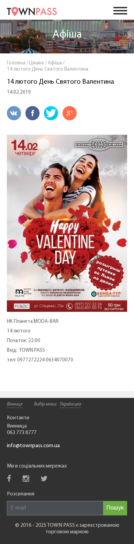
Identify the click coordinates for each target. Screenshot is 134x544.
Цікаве (36, 63)
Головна (16, 63)
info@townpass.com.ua (33, 446)
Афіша (67, 34)
